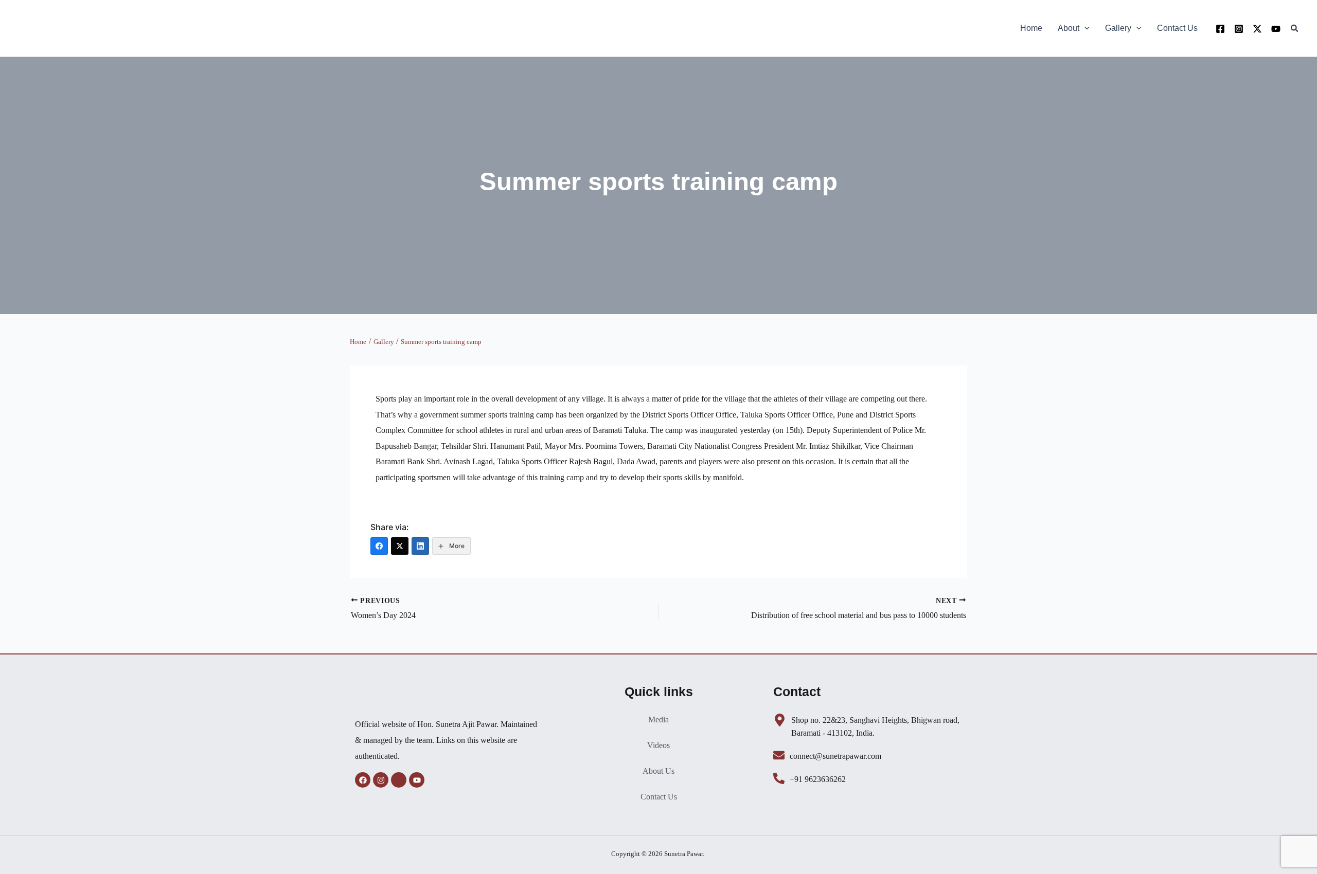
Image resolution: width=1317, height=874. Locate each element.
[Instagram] (1238, 28)
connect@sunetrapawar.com (835, 756)
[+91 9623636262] (779, 778)
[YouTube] (1275, 28)
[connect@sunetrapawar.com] (779, 755)
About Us (658, 771)
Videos (658, 745)
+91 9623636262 (818, 779)
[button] (1084, 28)
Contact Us (658, 796)
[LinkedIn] (420, 546)
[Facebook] (1220, 28)
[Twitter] (1257, 28)
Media (658, 719)
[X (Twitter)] (399, 546)
